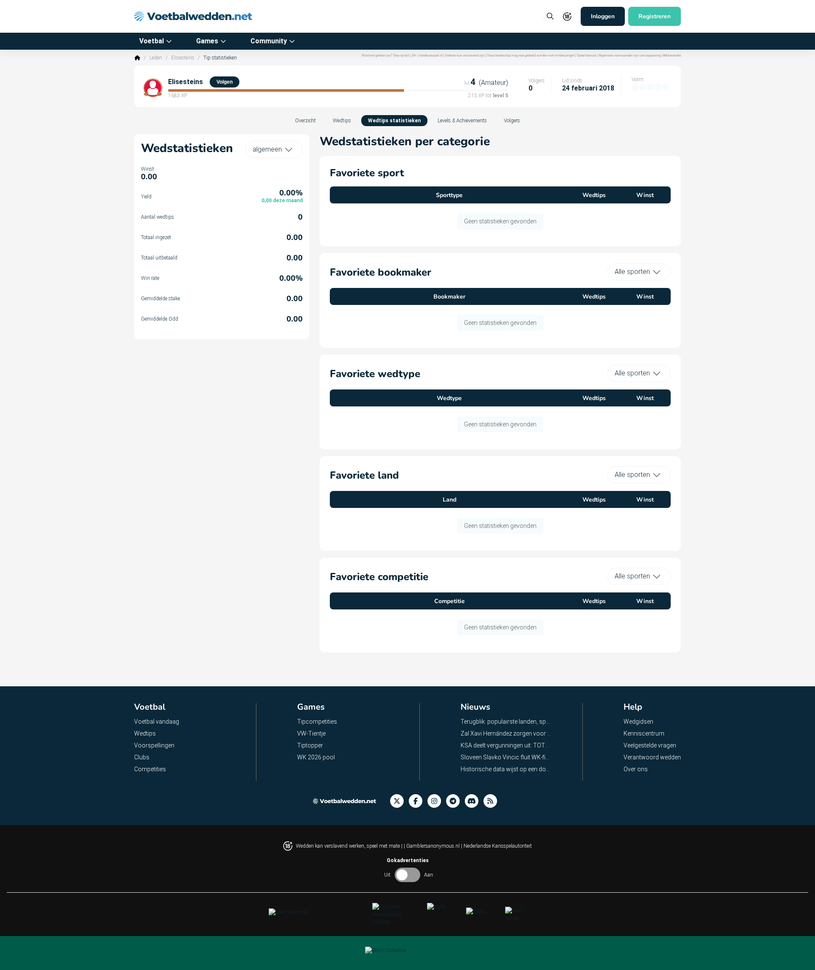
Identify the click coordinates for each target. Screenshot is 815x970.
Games (207, 41)
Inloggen (603, 16)
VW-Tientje (311, 733)
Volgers (512, 121)
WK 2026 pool (316, 757)
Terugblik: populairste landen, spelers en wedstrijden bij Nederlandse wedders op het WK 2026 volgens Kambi (506, 721)
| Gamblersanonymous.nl (432, 846)
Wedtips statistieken (394, 121)
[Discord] (474, 801)
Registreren (654, 16)
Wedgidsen (638, 721)
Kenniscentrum (644, 733)
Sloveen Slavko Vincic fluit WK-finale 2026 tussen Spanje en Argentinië (506, 757)
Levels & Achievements (462, 121)
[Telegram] (455, 801)
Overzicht (305, 121)
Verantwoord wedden (652, 757)
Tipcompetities (317, 721)
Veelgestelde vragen (650, 745)
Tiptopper (310, 745)
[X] (399, 801)
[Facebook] (418, 801)
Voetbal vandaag (156, 721)
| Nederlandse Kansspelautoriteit (496, 846)
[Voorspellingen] (492, 801)
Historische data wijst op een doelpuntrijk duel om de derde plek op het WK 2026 (506, 769)
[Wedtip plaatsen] (550, 16)
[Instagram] (436, 801)
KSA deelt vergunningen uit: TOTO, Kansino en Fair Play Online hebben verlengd (506, 745)
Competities (150, 769)
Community (268, 41)
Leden (155, 58)
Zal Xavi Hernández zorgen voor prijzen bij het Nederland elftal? (506, 733)
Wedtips (342, 121)
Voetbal (151, 41)
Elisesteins (182, 58)
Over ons (636, 769)
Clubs (141, 757)
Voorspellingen (154, 745)
